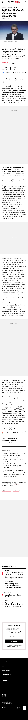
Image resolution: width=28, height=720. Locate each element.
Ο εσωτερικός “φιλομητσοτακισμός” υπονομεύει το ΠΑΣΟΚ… (14, 475)
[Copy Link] (14, 68)
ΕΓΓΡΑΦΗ (14, 685)
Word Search (16, 490)
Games (9, 489)
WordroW (8, 490)
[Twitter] (6, 68)
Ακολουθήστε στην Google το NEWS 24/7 (13, 482)
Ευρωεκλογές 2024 (7, 443)
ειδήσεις (16, 484)
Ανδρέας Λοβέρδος (13, 7)
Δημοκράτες (13, 440)
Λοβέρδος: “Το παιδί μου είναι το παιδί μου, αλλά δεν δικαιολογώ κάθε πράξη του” (14, 465)
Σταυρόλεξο (23, 489)
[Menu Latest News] (25, 2)
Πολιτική (4, 7)
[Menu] (3, 2)
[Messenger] (10, 68)
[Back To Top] (24, 708)
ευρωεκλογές (6, 80)
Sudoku (4, 490)
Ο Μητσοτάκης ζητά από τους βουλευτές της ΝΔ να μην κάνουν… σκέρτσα (13, 459)
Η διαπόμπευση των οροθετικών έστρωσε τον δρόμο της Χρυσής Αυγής (14, 471)
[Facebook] (3, 68)
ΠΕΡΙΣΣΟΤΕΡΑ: (6, 450)
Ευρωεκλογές (5, 440)
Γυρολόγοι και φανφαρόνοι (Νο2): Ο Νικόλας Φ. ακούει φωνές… (14, 454)
